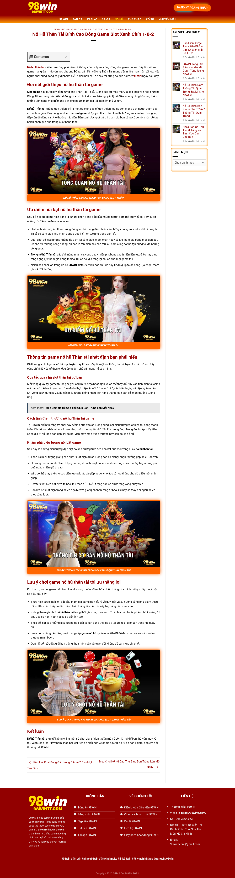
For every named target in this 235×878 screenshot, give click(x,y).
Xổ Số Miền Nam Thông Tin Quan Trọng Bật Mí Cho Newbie (193, 90)
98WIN (63, 19)
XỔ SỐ (150, 19)
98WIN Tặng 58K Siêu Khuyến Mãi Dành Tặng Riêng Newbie (193, 69)
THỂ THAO (135, 19)
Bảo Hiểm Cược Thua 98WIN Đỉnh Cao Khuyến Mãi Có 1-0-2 (193, 48)
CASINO (92, 19)
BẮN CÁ (77, 19)
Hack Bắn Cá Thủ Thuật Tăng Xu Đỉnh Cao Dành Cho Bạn (193, 132)
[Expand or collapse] (66, 57)
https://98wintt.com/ (193, 812)
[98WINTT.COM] (62, 7)
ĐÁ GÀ (106, 19)
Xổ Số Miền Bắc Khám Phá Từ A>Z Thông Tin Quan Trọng (194, 111)
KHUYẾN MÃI (167, 19)
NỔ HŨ (119, 19)
